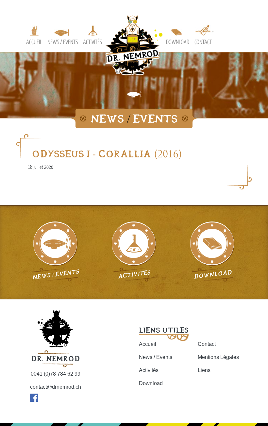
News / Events (155, 357)
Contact (207, 344)
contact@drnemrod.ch (55, 387)
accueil (34, 41)
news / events (62, 41)
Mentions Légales (218, 357)
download (177, 41)
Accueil (147, 344)
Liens (204, 370)
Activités (149, 370)
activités (92, 41)
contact (203, 41)
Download (151, 383)
